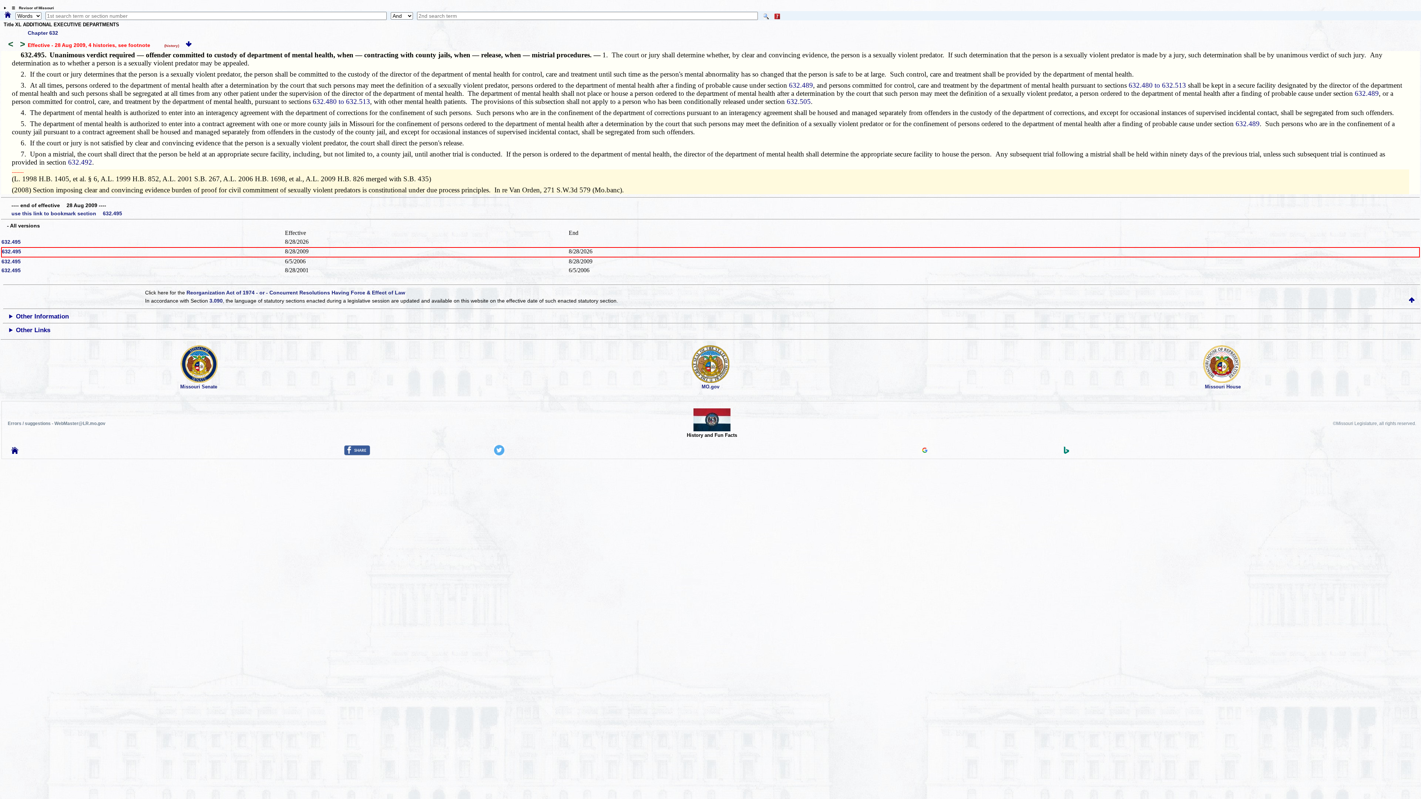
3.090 (216, 301)
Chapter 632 (43, 33)
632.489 (801, 85)
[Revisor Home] (15, 452)
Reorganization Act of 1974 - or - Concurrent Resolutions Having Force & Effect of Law (296, 293)
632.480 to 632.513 (1157, 85)
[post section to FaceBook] (357, 453)
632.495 (11, 242)
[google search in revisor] (924, 451)
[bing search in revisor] (1066, 452)
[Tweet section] (499, 453)
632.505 (799, 101)
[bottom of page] (189, 45)
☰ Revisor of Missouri (31, 8)
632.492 (80, 162)
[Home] (7, 15)
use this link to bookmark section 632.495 (66, 213)
